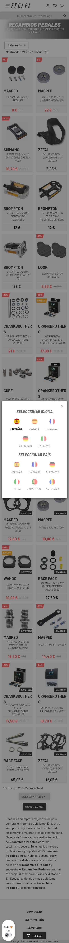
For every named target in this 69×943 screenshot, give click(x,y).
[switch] (8, 935)
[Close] (62, 406)
